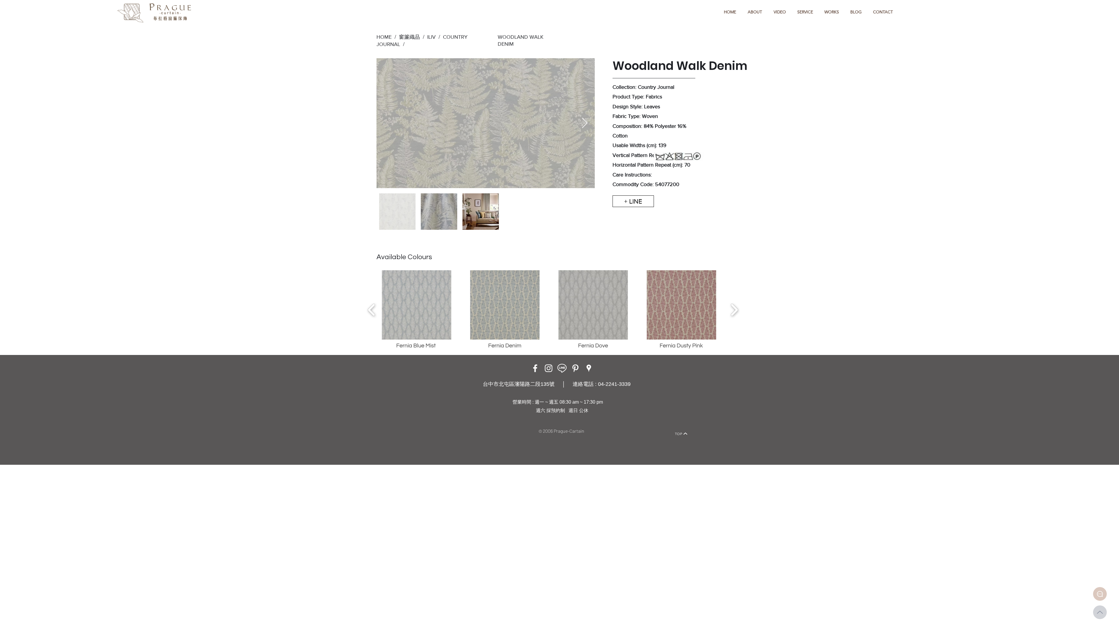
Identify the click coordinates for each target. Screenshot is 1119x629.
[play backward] (371, 310)
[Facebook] (535, 368)
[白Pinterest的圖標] (575, 368)
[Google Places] (589, 368)
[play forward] (734, 310)
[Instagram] (548, 368)
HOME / (386, 37)
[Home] (433, 425)
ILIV (431, 37)
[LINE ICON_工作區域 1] (562, 368)
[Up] (1100, 612)
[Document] (1100, 594)
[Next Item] (584, 123)
